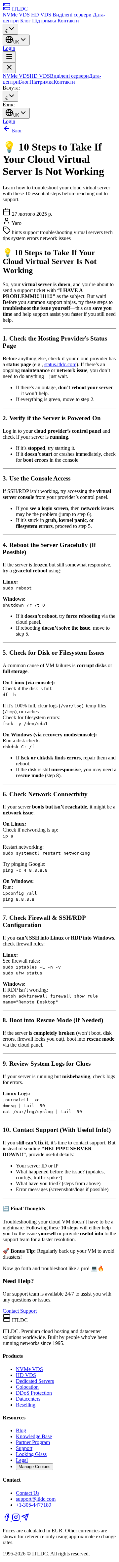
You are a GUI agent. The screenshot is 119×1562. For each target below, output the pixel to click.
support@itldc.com (36, 1499)
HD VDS (42, 14)
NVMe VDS (17, 14)
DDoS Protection (34, 1393)
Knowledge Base (34, 1436)
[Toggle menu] (9, 56)
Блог (26, 20)
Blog (21, 1430)
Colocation (27, 1387)
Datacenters (28, 1399)
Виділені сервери (73, 14)
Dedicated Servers (35, 1381)
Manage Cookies (35, 1466)
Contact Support (20, 1311)
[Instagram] (16, 1519)
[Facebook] (7, 1519)
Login (9, 48)
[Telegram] (25, 1519)
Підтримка (45, 20)
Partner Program (33, 1442)
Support (24, 1448)
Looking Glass (31, 1454)
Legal (22, 1460)
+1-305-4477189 (33, 1505)
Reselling (25, 1405)
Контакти (68, 20)
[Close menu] (9, 67)
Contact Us (27, 1493)
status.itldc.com (60, 364)
